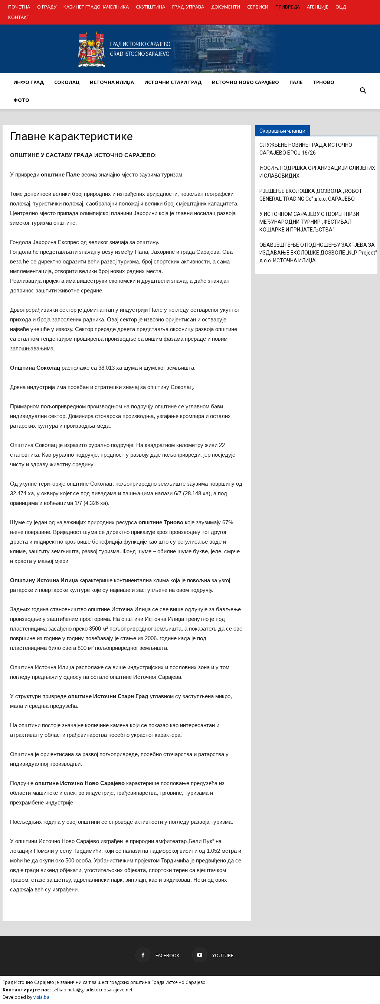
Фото (21, 100)
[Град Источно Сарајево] (190, 49)
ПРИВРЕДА (287, 6)
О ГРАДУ (46, 6)
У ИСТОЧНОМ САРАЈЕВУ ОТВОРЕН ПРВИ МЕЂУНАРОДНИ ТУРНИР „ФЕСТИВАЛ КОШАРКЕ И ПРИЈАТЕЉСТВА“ (309, 222)
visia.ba (41, 997)
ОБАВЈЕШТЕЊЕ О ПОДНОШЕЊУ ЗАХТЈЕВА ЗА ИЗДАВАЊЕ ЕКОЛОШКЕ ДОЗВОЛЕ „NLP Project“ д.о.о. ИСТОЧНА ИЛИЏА (318, 252)
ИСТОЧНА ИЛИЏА (112, 82)
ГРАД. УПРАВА (188, 6)
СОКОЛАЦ (66, 82)
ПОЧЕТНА (19, 6)
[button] (363, 91)
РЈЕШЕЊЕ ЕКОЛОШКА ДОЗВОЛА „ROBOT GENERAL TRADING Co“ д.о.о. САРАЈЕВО (310, 195)
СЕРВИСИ (257, 6)
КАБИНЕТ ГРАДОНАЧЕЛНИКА (96, 6)
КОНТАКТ (18, 17)
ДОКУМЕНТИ (225, 6)
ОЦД (340, 6)
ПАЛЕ (295, 82)
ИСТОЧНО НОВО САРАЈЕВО (245, 82)
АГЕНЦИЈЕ (317, 6)
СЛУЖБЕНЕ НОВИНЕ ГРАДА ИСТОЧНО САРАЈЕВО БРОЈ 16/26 (305, 149)
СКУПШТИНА (150, 6)
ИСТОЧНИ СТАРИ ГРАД (173, 82)
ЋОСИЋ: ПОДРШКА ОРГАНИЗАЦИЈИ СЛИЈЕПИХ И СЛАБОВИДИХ (317, 172)
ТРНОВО (323, 82)
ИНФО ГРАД (28, 82)
